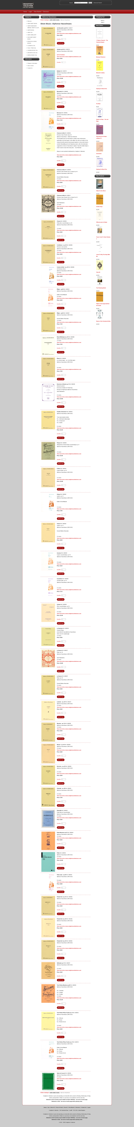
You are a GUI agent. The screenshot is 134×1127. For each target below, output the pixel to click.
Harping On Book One (101, 88)
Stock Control (30, 65)
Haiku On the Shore (101, 190)
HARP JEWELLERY (31, 34)
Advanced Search (97, 2)
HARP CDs (29, 32)
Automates (99, 153)
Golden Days (99, 206)
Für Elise (98, 103)
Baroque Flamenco (100, 57)
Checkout (46, 11)
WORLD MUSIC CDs (32, 55)
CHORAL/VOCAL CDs (32, 50)
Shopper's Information (32, 63)
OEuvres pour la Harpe (101, 222)
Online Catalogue (44, 19)
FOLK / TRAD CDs (31, 48)
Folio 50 (98, 272)
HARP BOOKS (30, 30)
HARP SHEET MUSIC (32, 23)
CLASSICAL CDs (31, 45)
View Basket (37, 11)
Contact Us (29, 68)
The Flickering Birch (101, 287)
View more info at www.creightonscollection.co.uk (69, 33)
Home (25, 11)
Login (30, 11)
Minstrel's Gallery (100, 72)
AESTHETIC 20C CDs (32, 52)
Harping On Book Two (101, 169)
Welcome (29, 21)
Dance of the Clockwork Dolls (103, 321)
